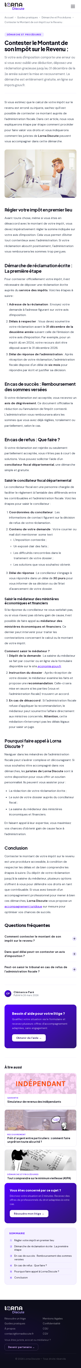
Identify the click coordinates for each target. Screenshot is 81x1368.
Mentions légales (53, 1318)
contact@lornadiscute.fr (19, 1333)
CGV (45, 1333)
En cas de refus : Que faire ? (30, 1265)
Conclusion (21, 1277)
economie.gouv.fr (49, 666)
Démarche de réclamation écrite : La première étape (41, 1248)
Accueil (9, 17)
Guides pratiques (27, 17)
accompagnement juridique (23, 906)
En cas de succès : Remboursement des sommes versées (43, 1257)
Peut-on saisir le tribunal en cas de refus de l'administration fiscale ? (36, 969)
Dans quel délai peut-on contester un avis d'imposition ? (35, 954)
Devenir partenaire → (21, 1347)
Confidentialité (51, 1323)
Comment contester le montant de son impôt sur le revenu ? (33, 939)
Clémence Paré (24, 992)
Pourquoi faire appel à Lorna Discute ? (36, 1271)
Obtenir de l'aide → (29, 1038)
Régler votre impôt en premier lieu (34, 1240)
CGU (45, 1328)
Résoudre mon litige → (29, 1213)
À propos (10, 1328)
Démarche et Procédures (56, 17)
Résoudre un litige (15, 1318)
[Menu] (72, 6)
